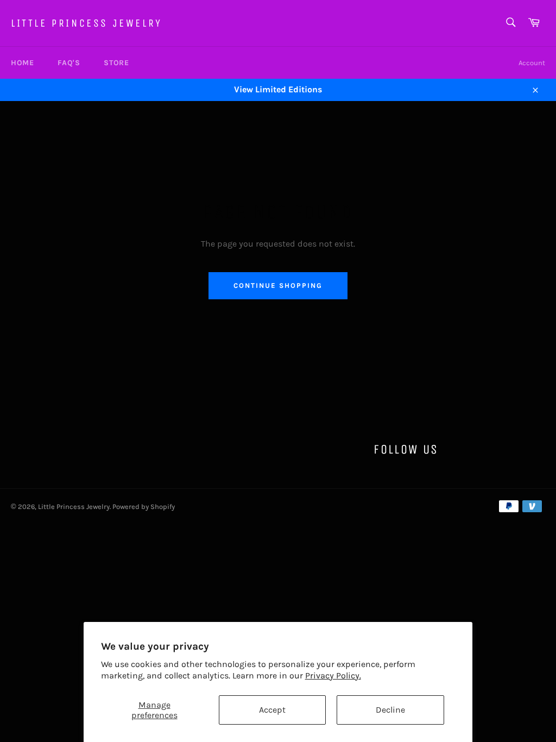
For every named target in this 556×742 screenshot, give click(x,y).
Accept (272, 710)
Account (532, 63)
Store (116, 62)
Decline (390, 710)
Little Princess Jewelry (86, 23)
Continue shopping (277, 285)
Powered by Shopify (143, 506)
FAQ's (69, 62)
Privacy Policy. (333, 675)
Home (22, 62)
